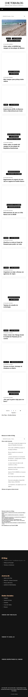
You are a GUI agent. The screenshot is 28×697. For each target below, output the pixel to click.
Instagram (6, 598)
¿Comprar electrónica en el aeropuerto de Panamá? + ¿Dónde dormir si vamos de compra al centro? (16, 458)
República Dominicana (14, 134)
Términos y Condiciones (9, 565)
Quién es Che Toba (8, 578)
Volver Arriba (14, 694)
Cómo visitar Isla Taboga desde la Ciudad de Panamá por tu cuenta (13, 336)
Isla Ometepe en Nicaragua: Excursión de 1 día (11, 519)
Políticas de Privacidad (8, 562)
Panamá (6, 237)
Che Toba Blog (17, 38)
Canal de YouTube (8, 600)
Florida (6, 267)
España (6, 104)
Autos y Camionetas (14, 71)
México (8, 38)
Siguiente (13, 412)
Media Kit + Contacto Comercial (10, 580)
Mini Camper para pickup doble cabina (16, 476)
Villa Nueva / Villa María (14, 174)
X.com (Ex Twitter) (8, 604)
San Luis (6, 362)
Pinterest (6, 607)
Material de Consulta (14, 40)
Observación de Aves (13, 171)
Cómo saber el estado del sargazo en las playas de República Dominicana (11, 146)
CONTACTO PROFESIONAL (10, 584)
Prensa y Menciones (8, 582)
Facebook (6, 602)
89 (20, 410)
